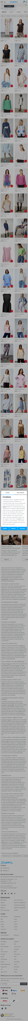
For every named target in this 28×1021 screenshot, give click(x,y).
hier (19, 519)
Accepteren (22, 528)
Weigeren (13, 528)
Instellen (5, 528)
